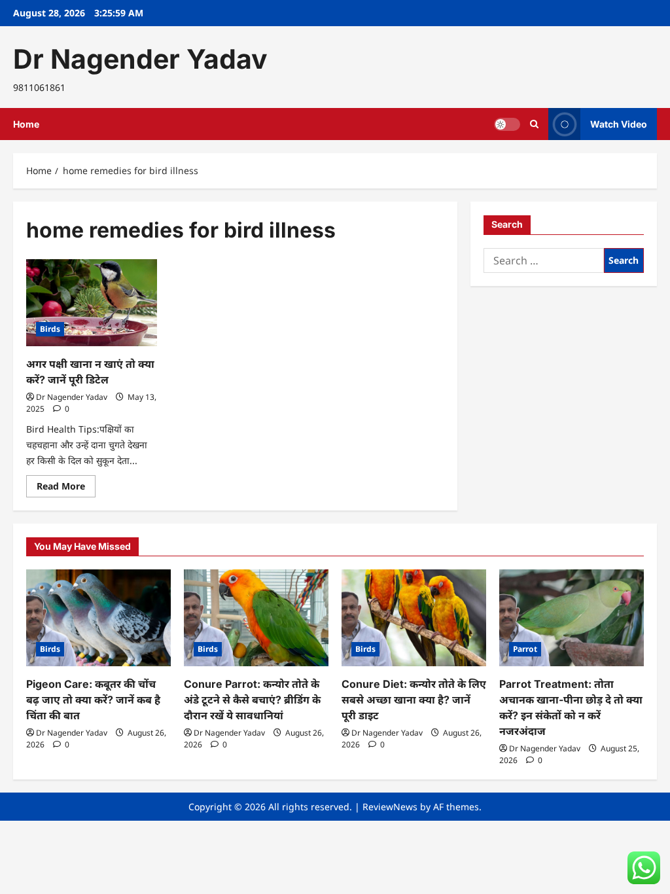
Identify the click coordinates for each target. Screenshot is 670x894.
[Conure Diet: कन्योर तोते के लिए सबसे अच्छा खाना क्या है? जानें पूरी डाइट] (414, 617)
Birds (50, 328)
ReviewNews (389, 806)
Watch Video (618, 124)
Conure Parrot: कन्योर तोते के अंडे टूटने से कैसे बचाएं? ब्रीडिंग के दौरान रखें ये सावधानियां (252, 699)
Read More (66, 488)
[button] (534, 124)
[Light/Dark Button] (507, 124)
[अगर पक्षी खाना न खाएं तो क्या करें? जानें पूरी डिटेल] (91, 302)
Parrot (525, 648)
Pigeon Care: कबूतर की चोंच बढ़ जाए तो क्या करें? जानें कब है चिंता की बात (93, 699)
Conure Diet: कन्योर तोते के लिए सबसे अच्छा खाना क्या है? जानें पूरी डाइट (414, 699)
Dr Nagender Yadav (140, 59)
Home (26, 124)
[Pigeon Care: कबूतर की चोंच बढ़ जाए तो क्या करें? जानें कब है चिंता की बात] (98, 617)
